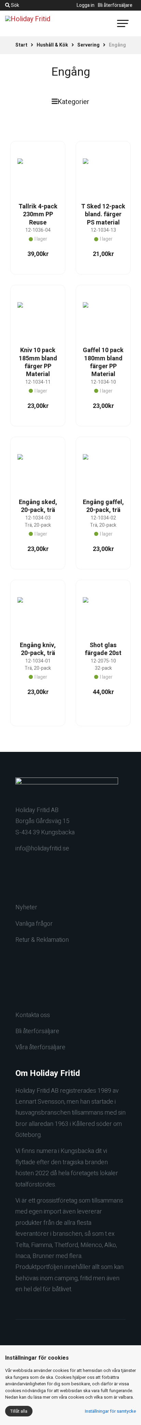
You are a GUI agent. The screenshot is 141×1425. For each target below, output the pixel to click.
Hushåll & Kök (52, 45)
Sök (14, 5)
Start (21, 45)
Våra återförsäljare (40, 1047)
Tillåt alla (18, 1411)
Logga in (85, 5)
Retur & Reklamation (42, 940)
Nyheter (26, 907)
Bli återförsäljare (115, 5)
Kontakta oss (32, 1015)
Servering (88, 45)
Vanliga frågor (34, 923)
